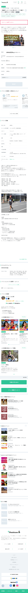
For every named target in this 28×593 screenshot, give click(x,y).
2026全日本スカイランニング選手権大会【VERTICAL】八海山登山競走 (17, 482)
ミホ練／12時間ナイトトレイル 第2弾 (15, 430)
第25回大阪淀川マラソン (13, 416)
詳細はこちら (12, 159)
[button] (8, 344)
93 (20, 301)
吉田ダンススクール (12, 519)
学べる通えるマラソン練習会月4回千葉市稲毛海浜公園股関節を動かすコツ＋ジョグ (17, 475)
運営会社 (14, 567)
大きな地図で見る (23, 259)
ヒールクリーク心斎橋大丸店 (13, 511)
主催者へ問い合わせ (14, 382)
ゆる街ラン (5, 98)
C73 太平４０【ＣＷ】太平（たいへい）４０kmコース (17, 490)
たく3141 (8, 94)
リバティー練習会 (5, 364)
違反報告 (25, 377)
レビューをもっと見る (14, 113)
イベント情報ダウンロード (14, 390)
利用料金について (14, 559)
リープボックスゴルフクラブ (13, 504)
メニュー (25, 3)
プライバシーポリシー (14, 564)
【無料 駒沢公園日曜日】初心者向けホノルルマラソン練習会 (17, 460)
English (15, 2)
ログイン (22, 3)
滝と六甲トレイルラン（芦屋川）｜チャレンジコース (17, 438)
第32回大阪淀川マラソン (13, 408)
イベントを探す (7, 543)
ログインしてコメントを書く (14, 284)
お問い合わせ (14, 557)
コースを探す (20, 549)
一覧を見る (24, 316)
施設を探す (7, 549)
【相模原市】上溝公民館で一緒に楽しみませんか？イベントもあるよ (17, 467)
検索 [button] (18, 3)
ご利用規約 (14, 562)
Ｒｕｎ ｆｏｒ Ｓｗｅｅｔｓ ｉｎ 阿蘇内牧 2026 (17, 446)
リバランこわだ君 (10, 296)
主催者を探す (20, 543)
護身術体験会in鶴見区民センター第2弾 (15, 400)
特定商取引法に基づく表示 (14, 569)
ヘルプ (14, 555)
